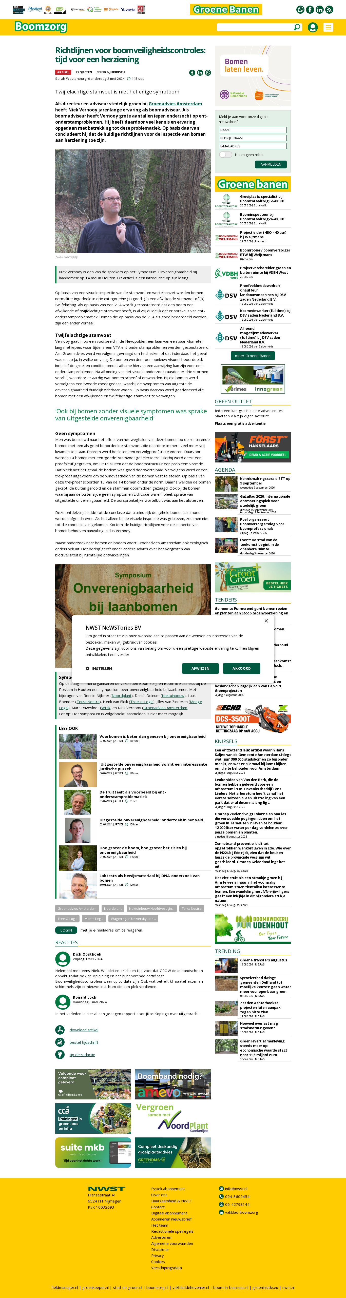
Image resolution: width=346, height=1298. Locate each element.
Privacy (157, 1255)
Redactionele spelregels (172, 1231)
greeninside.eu (265, 1287)
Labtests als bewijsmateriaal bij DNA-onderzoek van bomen (150, 878)
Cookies (158, 1261)
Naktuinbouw (173, 695)
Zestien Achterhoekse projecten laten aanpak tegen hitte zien (260, 1007)
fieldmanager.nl (64, 1287)
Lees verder (118, 654)
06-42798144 (237, 1204)
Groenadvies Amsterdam (175, 104)
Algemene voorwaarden (172, 1243)
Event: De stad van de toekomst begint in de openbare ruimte (259, 544)
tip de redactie (82, 1054)
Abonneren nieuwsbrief (171, 1219)
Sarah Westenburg (70, 78)
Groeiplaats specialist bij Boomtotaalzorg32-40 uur (262, 198)
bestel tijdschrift (84, 1042)
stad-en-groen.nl (127, 1287)
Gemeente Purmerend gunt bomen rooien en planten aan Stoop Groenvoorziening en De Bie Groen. (251, 613)
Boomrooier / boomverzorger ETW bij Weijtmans (265, 252)
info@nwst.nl (236, 1188)
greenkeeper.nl (95, 1287)
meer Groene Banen (253, 355)
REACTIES (66, 942)
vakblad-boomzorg (241, 1212)
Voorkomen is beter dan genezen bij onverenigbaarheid (153, 736)
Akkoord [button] (242, 668)
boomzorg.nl (157, 1287)
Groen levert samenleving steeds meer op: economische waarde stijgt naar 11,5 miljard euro (263, 1048)
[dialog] (173, 649)
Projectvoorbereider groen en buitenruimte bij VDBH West (265, 270)
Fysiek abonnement (168, 1188)
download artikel (84, 1029)
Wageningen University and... (133, 918)
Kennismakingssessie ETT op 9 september (265, 481)
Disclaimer (160, 1249)
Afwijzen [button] (200, 668)
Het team (159, 1225)
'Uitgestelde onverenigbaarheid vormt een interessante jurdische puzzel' (153, 766)
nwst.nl (288, 1287)
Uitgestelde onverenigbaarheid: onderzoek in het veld (151, 819)
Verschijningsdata (166, 1267)
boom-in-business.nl (230, 1287)
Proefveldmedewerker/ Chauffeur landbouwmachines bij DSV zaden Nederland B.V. (263, 292)
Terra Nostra (88, 701)
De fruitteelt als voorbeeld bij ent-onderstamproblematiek (133, 794)
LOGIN (66, 930)
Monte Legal (94, 918)
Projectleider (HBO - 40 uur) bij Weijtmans (263, 234)
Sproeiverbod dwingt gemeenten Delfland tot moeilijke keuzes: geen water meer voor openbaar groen (265, 984)
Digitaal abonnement (169, 1212)
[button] (99, 668)
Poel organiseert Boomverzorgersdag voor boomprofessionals (262, 524)
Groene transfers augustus (263, 960)
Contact (158, 1206)
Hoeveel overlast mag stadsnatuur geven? (259, 1025)
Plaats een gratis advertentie (240, 423)
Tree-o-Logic (141, 701)
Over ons (159, 1194)
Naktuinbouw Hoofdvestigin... (151, 908)
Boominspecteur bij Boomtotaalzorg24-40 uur (262, 216)
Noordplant (121, 695)
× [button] (266, 621)
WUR (105, 707)
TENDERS (226, 599)
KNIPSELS (226, 741)
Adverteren (161, 1237)
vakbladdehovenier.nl (190, 1287)
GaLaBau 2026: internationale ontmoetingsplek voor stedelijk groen (265, 501)
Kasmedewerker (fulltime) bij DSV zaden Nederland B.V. (265, 313)
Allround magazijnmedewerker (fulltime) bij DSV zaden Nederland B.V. (260, 335)
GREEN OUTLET (233, 401)
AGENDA (225, 469)
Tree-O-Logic (67, 918)
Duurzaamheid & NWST (171, 1200)
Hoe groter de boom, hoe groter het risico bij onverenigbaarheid (143, 850)
